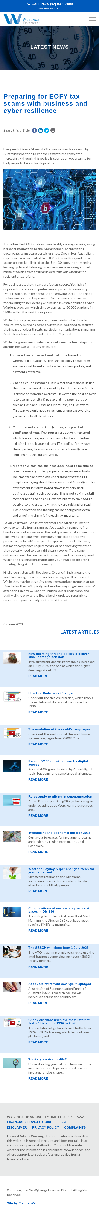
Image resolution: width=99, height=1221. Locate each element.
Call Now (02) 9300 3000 (52, 6)
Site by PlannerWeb (22, 1203)
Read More (38, 676)
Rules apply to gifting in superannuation (60, 796)
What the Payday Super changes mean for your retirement (61, 870)
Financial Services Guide (29, 1122)
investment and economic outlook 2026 (59, 832)
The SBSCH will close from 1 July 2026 (58, 947)
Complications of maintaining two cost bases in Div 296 (58, 909)
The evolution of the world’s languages (59, 729)
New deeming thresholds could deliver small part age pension (58, 655)
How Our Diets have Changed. (52, 693)
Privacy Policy (45, 1127)
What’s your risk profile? (47, 1059)
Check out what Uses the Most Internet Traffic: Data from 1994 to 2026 (59, 1021)
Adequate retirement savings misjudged (59, 984)
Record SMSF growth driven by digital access (58, 762)
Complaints (75, 1127)
